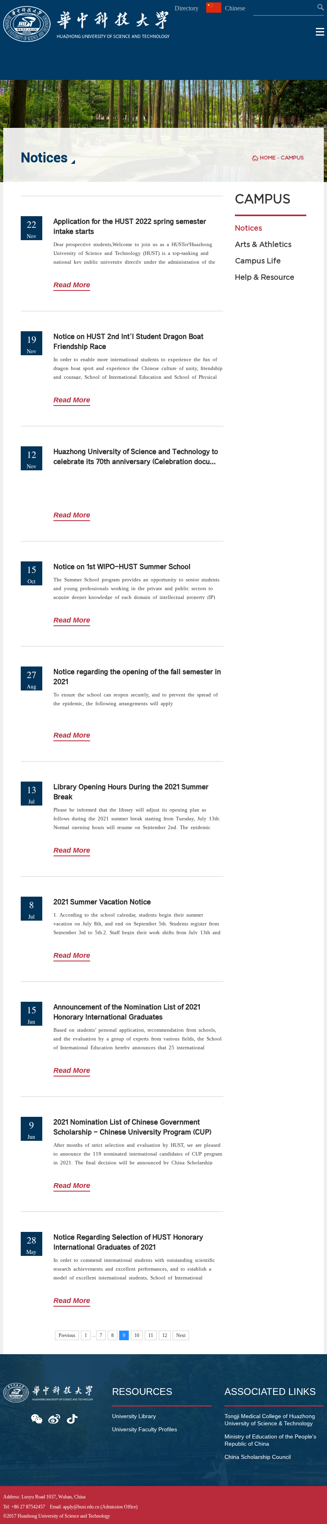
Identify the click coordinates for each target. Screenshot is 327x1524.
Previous (67, 1335)
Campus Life (258, 261)
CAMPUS (292, 158)
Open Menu (320, 32)
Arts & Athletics (263, 245)
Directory (187, 8)
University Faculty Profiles (144, 1429)
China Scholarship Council (258, 1457)
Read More (71, 285)
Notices (248, 228)
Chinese (234, 8)
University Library (134, 1416)
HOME (268, 158)
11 (150, 1335)
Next (180, 1335)
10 (136, 1335)
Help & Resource (264, 277)
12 (164, 1335)
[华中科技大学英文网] (86, 39)
